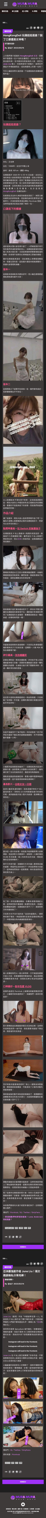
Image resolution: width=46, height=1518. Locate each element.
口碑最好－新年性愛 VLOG (12, 118)
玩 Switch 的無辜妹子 (29, 528)
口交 (17, 1463)
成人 (25, 1228)
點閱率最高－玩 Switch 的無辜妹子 (13, 114)
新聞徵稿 (25, 1509)
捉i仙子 (10, 48)
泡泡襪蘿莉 (21, 655)
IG (21, 1212)
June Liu (7, 64)
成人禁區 (25, 11)
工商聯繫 (31, 1509)
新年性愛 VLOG (23, 986)
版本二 (9, 111)
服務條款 (8, 1509)
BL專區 (34, 11)
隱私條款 (14, 1509)
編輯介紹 (20, 1509)
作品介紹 (8, 113)
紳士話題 (15, 11)
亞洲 (19, 539)
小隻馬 (21, 1228)
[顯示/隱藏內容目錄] (17, 103)
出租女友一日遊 (23, 784)
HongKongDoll (9, 191)
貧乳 (29, 1228)
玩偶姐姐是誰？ (9, 106)
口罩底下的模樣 (9, 108)
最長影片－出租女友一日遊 (12, 117)
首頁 (4, 22)
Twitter (27, 1212)
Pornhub (14, 1212)
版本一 (9, 109)
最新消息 (5, 11)
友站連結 (37, 1509)
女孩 (28, 56)
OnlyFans (36, 1212)
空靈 (20, 1463)
